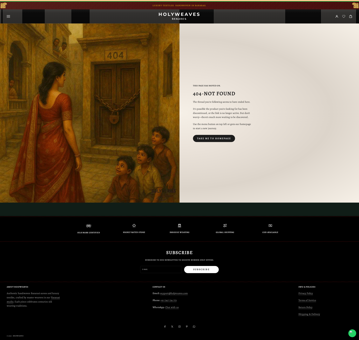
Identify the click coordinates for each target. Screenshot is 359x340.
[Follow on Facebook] (165, 326)
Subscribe (201, 269)
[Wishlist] (343, 16)
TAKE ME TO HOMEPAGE (214, 138)
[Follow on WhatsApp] (194, 326)
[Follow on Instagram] (179, 326)
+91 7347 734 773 (168, 300)
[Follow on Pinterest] (186, 326)
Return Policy (305, 307)
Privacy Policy (305, 293)
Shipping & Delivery (309, 314)
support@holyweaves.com (174, 293)
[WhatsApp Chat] (352, 333)
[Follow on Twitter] (172, 326)
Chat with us (172, 307)
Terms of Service (307, 300)
